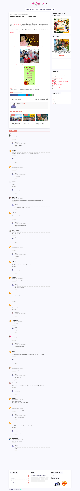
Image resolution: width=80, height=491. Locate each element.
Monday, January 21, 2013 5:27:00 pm (17, 167)
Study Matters (20, 480)
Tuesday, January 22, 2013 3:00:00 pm (20, 254)
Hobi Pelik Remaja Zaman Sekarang (58, 75)
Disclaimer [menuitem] (48, 9)
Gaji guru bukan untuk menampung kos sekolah (60, 81)
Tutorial (35, 480)
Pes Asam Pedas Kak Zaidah (57, 84)
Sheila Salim (14, 197)
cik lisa (13, 367)
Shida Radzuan (15, 438)
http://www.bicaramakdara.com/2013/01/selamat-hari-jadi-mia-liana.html (29, 46)
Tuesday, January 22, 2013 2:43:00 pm (20, 174)
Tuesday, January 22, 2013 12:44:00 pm (17, 399)
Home (11, 14)
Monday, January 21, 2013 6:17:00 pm (17, 247)
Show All (53, 89)
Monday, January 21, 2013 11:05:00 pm (17, 352)
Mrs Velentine (14, 166)
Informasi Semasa (42, 477)
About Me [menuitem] (32, 9)
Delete (15, 139)
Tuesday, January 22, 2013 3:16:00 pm (20, 285)
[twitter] (70, 4)
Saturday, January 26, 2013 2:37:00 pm (20, 446)
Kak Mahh (14, 261)
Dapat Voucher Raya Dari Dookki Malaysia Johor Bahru (42, 123)
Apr (53, 99)
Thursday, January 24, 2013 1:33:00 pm (17, 439)
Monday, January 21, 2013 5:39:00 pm (17, 198)
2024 (54, 103)
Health (37, 477)
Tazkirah (46, 479)
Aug (53, 96)
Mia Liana (13, 18)
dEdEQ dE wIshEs (15, 230)
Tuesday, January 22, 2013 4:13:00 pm (20, 415)
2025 (54, 97)
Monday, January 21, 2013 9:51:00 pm (17, 337)
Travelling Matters (20, 482)
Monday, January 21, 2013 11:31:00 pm (17, 368)
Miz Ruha (12, 32)
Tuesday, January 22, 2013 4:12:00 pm (20, 360)
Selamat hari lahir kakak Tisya (57, 78)
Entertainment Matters (20, 476)
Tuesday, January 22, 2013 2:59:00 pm (20, 190)
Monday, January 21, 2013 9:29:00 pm (17, 321)
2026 (54, 95)
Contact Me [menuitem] (42, 9)
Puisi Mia (38, 479)
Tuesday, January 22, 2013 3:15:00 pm (20, 270)
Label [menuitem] (37, 9)
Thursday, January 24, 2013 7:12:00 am (20, 431)
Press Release (33, 479)
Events (44, 475)
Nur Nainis (14, 150)
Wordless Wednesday (41, 480)
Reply (12, 139)
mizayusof (14, 398)
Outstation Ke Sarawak (56, 87)
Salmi (13, 407)
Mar (53, 100)
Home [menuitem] (27, 9)
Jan (53, 102)
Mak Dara (38, 31)
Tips (32, 480)
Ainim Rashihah (15, 320)
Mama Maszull (44, 31)
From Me (14, 14)
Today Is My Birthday (16, 24)
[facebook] (69, 4)
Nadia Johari (14, 382)
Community (15, 92)
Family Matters (20, 478)
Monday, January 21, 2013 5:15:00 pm (17, 136)
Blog (21, 489)
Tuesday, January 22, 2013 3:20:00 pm (17, 408)
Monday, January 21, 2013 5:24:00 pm (17, 151)
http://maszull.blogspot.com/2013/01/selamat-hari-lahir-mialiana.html (29, 64)
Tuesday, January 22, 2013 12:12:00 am (17, 383)
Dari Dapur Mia (38, 475)
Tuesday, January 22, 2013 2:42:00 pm (20, 143)
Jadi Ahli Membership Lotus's (28, 122)
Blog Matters (20, 475)
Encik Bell (14, 212)
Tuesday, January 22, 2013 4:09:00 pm (20, 344)
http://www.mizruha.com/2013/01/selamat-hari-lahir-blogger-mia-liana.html (29, 86)
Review (42, 479)
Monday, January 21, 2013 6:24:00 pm (17, 278)
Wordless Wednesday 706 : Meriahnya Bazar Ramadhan (15, 123)
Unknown (14, 246)
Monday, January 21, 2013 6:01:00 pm (17, 231)
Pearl (47, 477)
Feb (53, 101)
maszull (13, 336)
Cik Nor (13, 135)
